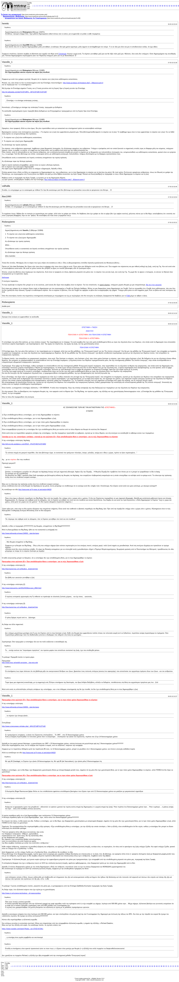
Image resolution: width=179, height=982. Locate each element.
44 (127, 5)
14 (58, 5)
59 (162, 5)
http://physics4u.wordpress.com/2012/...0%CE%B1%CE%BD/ (24, 444)
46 (132, 5)
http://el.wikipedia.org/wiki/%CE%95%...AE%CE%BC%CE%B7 (24, 92)
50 (141, 5)
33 (102, 5)
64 (174, 5)
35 (107, 5)
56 (155, 5)
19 (70, 5)
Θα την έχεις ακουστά (153, 285)
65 (176, 5)
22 (77, 5)
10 (49, 5)
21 (74, 5)
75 (177, 966)
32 (100, 5)
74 (175, 966)
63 (171, 5)
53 (148, 5)
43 (125, 5)
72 (170, 966)
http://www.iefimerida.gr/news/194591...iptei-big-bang (20, 533)
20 (72, 5)
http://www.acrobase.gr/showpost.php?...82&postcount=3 (64, 179)
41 (121, 5)
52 (146, 5)
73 (173, 966)
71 (168, 966)
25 (84, 5)
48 (137, 5)
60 (164, 5)
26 (86, 5)
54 (151, 5)
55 (153, 5)
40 (118, 5)
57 (158, 5)
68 (161, 966)
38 (114, 5)
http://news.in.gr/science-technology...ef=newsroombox (21, 893)
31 (97, 5)
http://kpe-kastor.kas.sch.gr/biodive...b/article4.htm (20, 569)
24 (81, 5)
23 (79, 5)
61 (167, 5)
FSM (128, 296)
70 (166, 966)
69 (164, 966)
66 (157, 966)
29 (93, 5)
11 (51, 5)
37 (111, 5)
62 (169, 5)
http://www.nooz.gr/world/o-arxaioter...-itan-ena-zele (20, 662)
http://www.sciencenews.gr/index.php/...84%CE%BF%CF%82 (24, 726)
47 (134, 5)
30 (95, 5)
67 (159, 966)
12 (53, 5)
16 (63, 5)
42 (123, 5)
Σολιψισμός (62, 54)
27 (88, 5)
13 (56, 5)
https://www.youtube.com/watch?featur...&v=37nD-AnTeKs (22, 929)
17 (65, 5)
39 (116, 5)
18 (67, 5)
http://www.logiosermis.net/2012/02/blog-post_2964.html (21, 588)
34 (104, 5)
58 (160, 5)
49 (139, 5)
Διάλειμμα (5, 277)
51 (144, 5)
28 (90, 5)
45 (130, 5)
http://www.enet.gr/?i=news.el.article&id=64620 (34, 489)
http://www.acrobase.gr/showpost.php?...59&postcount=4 (83, 83)
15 (60, 5)
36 (109, 5)
